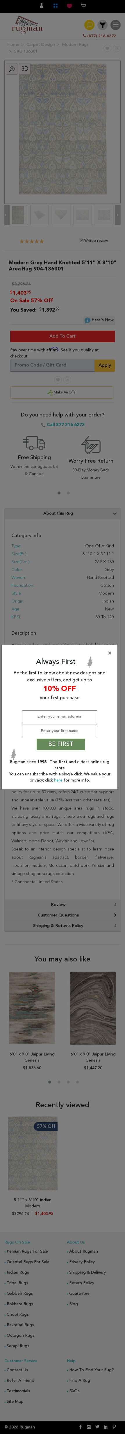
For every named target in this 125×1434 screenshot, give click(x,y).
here (59, 780)
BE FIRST (60, 744)
